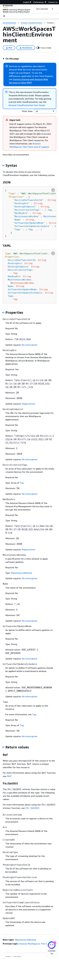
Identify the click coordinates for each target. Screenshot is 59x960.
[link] (51, 22)
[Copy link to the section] (3, 165)
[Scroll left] (34, 9)
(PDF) (29, 82)
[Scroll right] (52, 9)
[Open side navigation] (4, 16)
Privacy (8, 956)
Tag (50, 210)
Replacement (28, 403)
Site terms (17, 956)
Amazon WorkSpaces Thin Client (35, 943)
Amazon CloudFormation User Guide (27, 105)
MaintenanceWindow (21, 573)
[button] (11, 58)
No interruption (29, 344)
